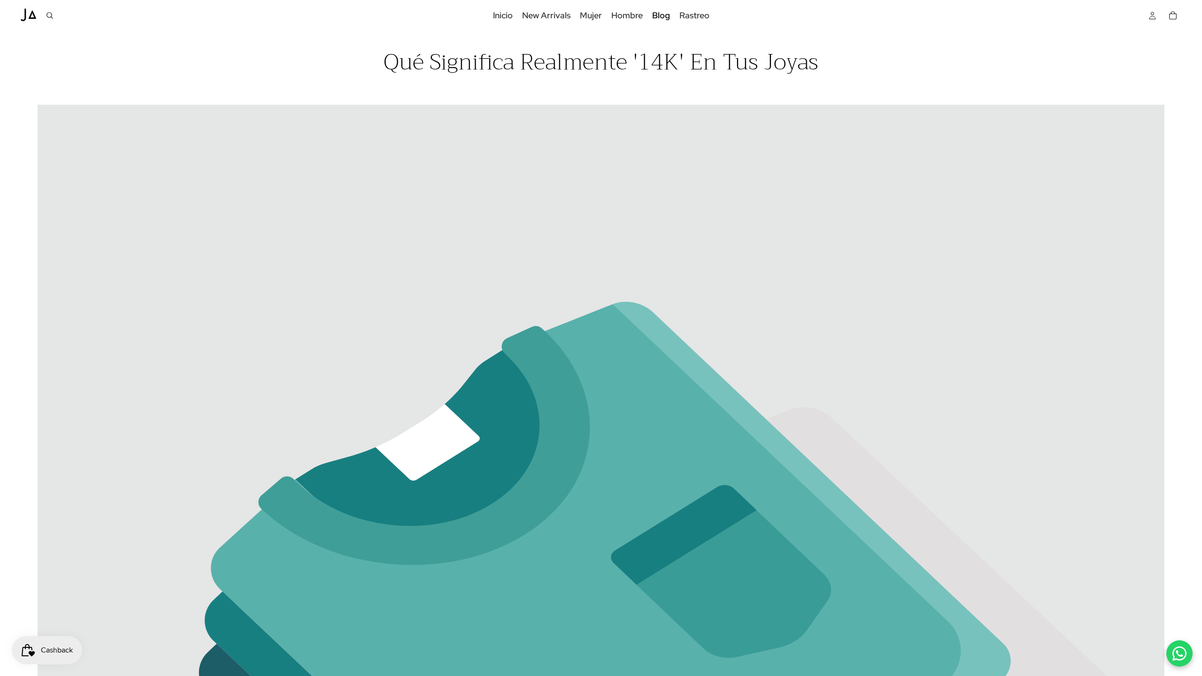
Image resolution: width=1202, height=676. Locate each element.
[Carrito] (1173, 15)
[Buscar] (49, 15)
